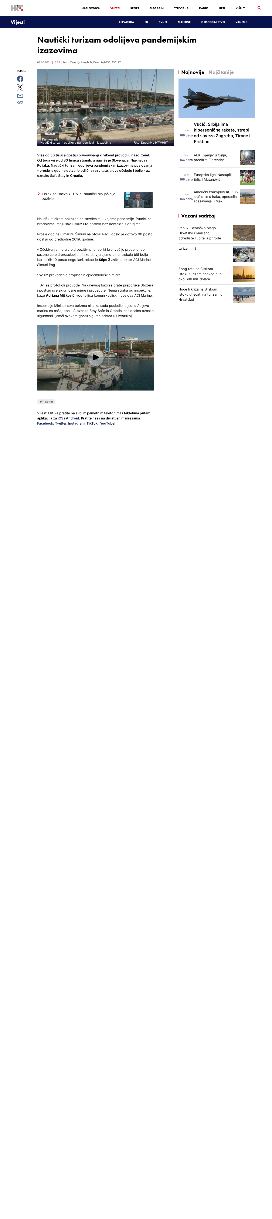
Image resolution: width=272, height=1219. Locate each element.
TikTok (92, 423)
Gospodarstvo (213, 22)
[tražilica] (259, 8)
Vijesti (115, 8)
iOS (61, 418)
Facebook (45, 423)
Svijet (163, 22)
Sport (134, 8)
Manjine (184, 22)
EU (146, 22)
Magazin (157, 8)
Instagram (76, 423)
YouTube (106, 423)
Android (72, 418)
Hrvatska (126, 22)
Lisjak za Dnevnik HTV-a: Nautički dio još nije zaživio (78, 196)
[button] (95, 357)
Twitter (60, 423)
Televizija (181, 8)
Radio (203, 8)
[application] (95, 357)
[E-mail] (25, 96)
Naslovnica (90, 8)
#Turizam (46, 401)
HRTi (222, 8)
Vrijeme (241, 22)
